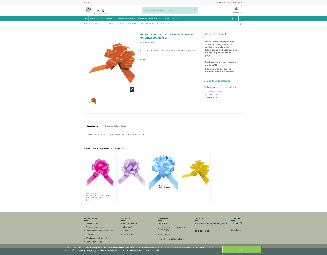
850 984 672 (166, 234)
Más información (137, 250)
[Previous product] (241, 24)
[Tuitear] (144, 59)
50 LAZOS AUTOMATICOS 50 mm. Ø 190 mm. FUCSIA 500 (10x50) (97, 197)
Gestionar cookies (153, 250)
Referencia (144, 42)
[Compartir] (141, 59)
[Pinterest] (147, 59)
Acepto (242, 249)
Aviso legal (88, 2)
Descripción (92, 126)
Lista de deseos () (223, 2)
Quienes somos (92, 223)
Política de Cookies (94, 241)
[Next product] (242, 24)
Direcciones (127, 230)
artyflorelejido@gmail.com (172, 238)
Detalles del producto (115, 126)
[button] (110, 18)
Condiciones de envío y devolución (100, 230)
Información (128, 227)
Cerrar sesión (128, 234)
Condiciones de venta (95, 227)
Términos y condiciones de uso (98, 238)
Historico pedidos (130, 223)
